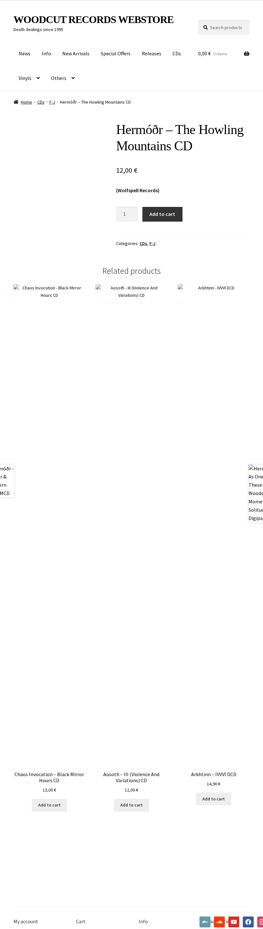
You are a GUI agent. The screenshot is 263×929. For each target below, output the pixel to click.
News (24, 53)
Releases (151, 53)
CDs (177, 53)
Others (58, 78)
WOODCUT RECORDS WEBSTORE (93, 19)
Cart (81, 921)
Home (26, 102)
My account (25, 921)
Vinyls (25, 78)
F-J (52, 102)
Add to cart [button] (49, 805)
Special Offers (116, 53)
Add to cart (162, 214)
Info (46, 53)
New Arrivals (75, 53)
